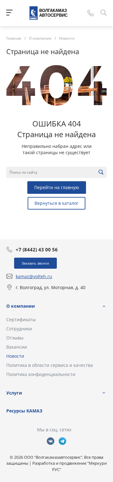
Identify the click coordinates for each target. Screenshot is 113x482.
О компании (20, 306)
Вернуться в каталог (56, 203)
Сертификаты (21, 319)
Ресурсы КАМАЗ (24, 411)
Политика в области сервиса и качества (49, 365)
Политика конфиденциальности (40, 374)
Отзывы (15, 338)
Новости (15, 356)
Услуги (14, 393)
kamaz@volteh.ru (34, 276)
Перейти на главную (56, 187)
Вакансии (16, 347)
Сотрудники (19, 329)
